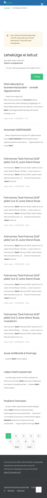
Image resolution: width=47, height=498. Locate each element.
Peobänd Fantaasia (15, 401)
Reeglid (11, 490)
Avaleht (7, 8)
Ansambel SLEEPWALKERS (17, 129)
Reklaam (21, 490)
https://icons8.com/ (12, 472)
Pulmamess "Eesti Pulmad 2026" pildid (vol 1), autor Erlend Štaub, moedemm (22, 318)
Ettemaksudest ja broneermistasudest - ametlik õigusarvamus (21, 87)
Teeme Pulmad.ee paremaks (16, 487)
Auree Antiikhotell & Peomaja (20, 353)
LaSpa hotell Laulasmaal (17, 372)
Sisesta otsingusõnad (13, 63)
